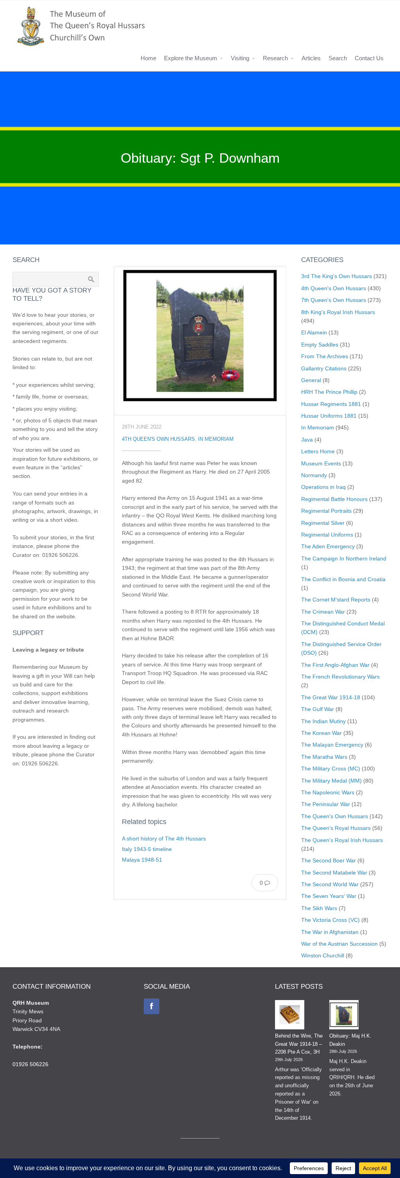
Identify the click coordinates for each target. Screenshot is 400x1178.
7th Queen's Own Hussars (333, 300)
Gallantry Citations (323, 368)
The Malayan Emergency (332, 745)
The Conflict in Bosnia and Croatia (343, 579)
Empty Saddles (319, 344)
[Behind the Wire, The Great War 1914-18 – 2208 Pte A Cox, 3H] (289, 1016)
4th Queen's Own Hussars (158, 439)
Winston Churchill (322, 955)
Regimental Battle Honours (334, 499)
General (311, 380)
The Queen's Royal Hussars (336, 828)
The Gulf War (317, 709)
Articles (311, 58)
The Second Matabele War (334, 872)
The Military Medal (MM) (331, 781)
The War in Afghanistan (330, 932)
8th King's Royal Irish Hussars (338, 312)
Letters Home (318, 451)
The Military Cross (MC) (330, 768)
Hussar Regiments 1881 (331, 404)
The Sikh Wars (319, 908)
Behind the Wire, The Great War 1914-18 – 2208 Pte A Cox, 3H (299, 1044)
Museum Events (321, 463)
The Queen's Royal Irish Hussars (342, 840)
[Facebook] (151, 1006)
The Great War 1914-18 (330, 697)
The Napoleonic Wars (327, 792)
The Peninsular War (325, 804)
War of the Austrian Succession (339, 944)
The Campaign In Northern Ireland (343, 558)
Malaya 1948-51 (142, 860)
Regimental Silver (323, 523)
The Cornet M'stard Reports (335, 599)
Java (307, 439)
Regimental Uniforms (327, 535)
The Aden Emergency (328, 546)
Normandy (314, 475)
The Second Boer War (328, 860)
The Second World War (330, 884)
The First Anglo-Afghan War (335, 665)
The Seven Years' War (328, 896)
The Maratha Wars (324, 757)
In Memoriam (216, 439)
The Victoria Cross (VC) (330, 920)
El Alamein (314, 332)
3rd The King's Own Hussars (336, 276)
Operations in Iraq (323, 487)
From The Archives (324, 356)
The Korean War (321, 733)
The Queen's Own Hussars (334, 816)
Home (148, 58)
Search (338, 58)
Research (275, 58)
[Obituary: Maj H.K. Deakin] (344, 1016)
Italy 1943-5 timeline (147, 849)
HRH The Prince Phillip (329, 392)
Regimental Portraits (326, 511)
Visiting (240, 58)
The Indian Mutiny (323, 721)
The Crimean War (323, 612)
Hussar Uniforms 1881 (329, 416)
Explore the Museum (190, 58)
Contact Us (369, 58)
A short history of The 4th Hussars (164, 838)
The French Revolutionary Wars (340, 676)
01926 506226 (30, 1064)
